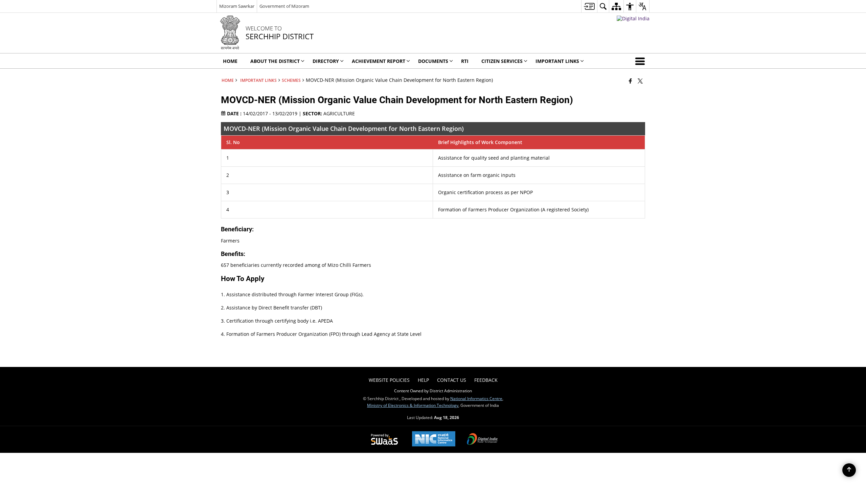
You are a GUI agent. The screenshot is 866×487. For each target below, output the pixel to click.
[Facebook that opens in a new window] (630, 81)
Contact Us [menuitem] (451, 380)
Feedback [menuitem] (486, 380)
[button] (641, 60)
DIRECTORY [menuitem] (326, 61)
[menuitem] (589, 6)
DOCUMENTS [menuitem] (433, 61)
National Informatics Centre (476, 398)
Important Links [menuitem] (557, 61)
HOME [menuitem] (230, 61)
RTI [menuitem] (465, 61)
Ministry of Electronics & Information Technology (412, 405)
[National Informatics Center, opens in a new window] (433, 439)
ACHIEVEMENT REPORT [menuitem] (378, 61)
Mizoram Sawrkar (236, 6)
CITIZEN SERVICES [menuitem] (502, 61)
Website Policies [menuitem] (389, 380)
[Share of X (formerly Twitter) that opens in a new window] (640, 81)
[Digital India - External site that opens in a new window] (633, 18)
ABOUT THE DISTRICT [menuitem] (275, 61)
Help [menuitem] (423, 380)
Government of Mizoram (284, 6)
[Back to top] (849, 470)
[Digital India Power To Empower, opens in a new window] (482, 439)
